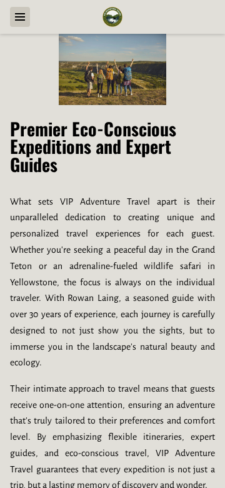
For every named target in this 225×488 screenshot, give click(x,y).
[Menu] (20, 17)
